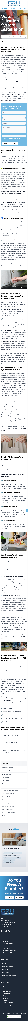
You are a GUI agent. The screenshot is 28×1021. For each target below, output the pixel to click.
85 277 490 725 (7, 924)
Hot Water (6, 946)
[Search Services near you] (25, 37)
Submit (5, 143)
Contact (5, 998)
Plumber (5, 941)
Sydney (17, 81)
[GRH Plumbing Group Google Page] (9, 931)
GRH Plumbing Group (11, 1013)
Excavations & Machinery (10, 953)
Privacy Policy (7, 1005)
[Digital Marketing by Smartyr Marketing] (14, 1016)
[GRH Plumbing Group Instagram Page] (6, 931)
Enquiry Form (4, 98)
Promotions (6, 989)
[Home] (14, 3)
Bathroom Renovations (9, 950)
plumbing (9, 423)
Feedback (5, 1000)
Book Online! (19, 897)
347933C (8, 926)
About (5, 987)
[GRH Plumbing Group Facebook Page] (2, 931)
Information (6, 993)
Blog (4, 996)
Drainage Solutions (8, 943)
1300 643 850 (8, 920)
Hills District (11, 687)
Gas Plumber (6, 948)
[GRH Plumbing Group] (14, 912)
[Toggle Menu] (27, 510)
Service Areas (7, 991)
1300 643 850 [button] (13, 143)
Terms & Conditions (8, 1002)
